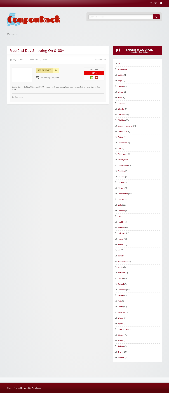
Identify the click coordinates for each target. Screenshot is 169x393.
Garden (121, 199)
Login (154, 3)
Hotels (120, 245)
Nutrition (121, 273)
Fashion (121, 171)
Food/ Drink (123, 194)
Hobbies (121, 228)
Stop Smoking (124, 329)
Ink (119, 250)
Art (119, 64)
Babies (121, 75)
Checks (121, 109)
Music (120, 267)
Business (121, 103)
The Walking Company (49, 78)
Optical (121, 284)
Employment (123, 160)
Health (120, 222)
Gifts (120, 205)
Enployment (123, 165)
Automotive (122, 69)
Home (120, 239)
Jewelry (121, 256)
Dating (120, 137)
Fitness (121, 182)
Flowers (121, 188)
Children (121, 115)
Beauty (121, 86)
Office (120, 278)
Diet (119, 149)
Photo (120, 307)
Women (121, 358)
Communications (125, 126)
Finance (121, 177)
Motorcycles (123, 262)
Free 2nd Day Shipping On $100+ (36, 50)
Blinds (120, 92)
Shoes (31, 60)
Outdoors (122, 290)
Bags (120, 81)
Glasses (121, 211)
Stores (37, 60)
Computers (122, 132)
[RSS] (161, 3)
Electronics (122, 154)
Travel (44, 60)
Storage (121, 335)
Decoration (122, 143)
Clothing (121, 120)
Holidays (121, 233)
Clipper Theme (13, 388)
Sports (120, 324)
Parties (121, 295)
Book (120, 98)
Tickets (121, 346)
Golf (119, 216)
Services (121, 312)
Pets (120, 301)
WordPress (36, 388)
